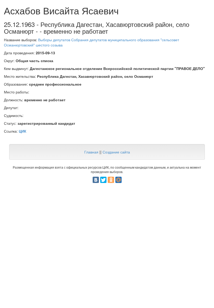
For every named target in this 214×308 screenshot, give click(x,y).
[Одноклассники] (111, 180)
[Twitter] (103, 180)
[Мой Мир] (118, 180)
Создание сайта (116, 152)
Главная (91, 152)
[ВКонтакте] (96, 180)
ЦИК (22, 131)
